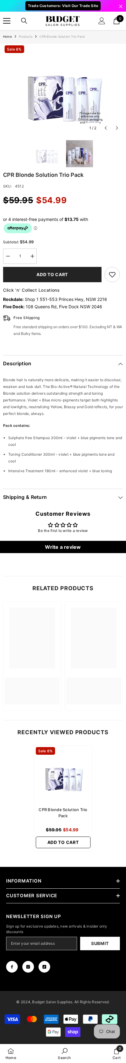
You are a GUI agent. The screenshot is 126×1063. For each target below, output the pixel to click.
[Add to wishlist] (112, 274)
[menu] (6, 21)
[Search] (24, 21)
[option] (63, 89)
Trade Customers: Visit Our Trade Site (63, 5)
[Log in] (101, 20)
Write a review (63, 547)
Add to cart (52, 274)
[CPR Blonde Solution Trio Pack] (63, 774)
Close (120, 6)
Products (26, 36)
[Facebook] (12, 967)
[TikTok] (44, 967)
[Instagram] (28, 967)
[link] (32, 687)
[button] (105, 128)
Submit (100, 943)
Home (7, 36)
